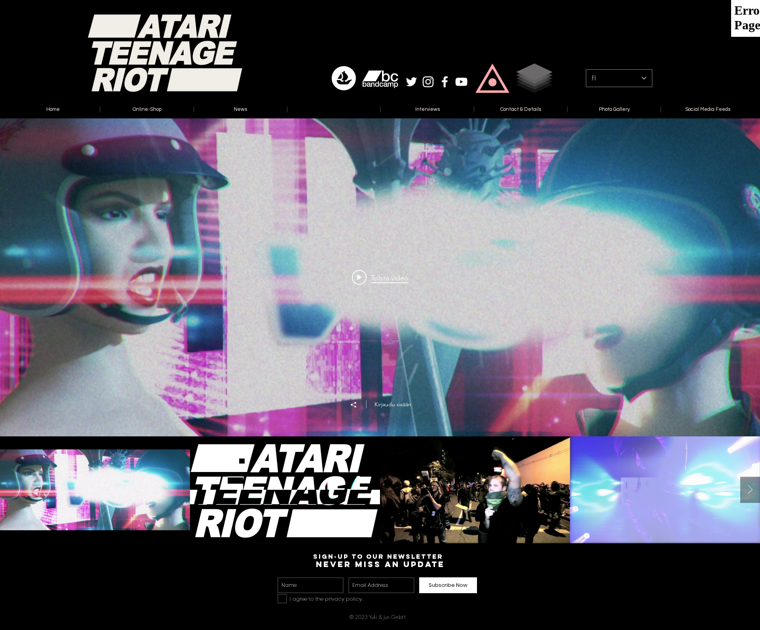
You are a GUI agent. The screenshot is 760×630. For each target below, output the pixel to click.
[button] (492, 78)
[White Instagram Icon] (428, 81)
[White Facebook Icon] (444, 81)
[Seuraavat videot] (750, 490)
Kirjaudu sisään (392, 404)
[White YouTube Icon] (461, 81)
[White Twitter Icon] (411, 81)
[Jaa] (357, 405)
